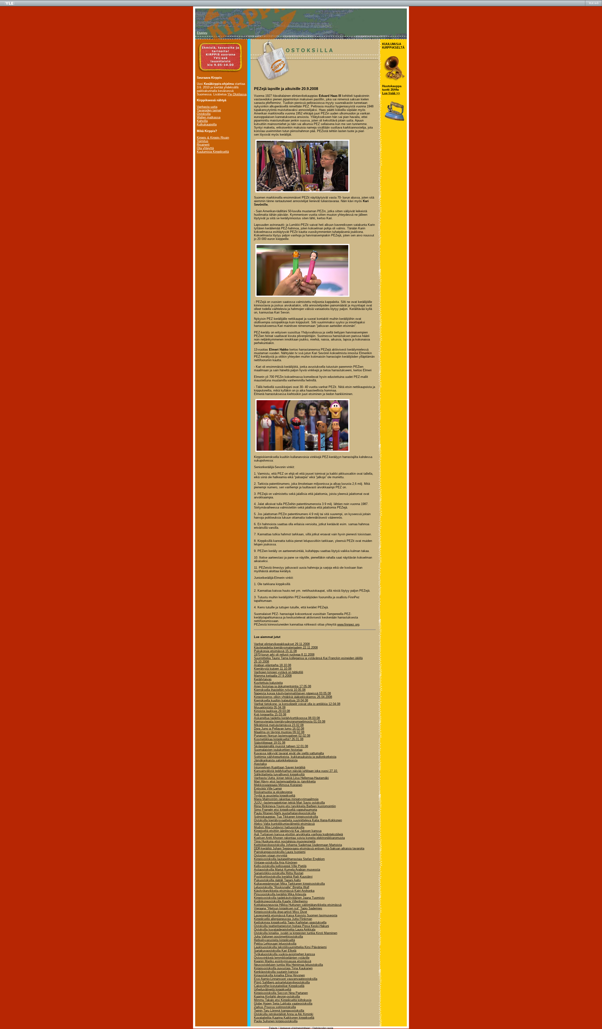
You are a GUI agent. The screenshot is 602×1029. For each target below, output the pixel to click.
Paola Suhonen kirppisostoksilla (275, 1021)
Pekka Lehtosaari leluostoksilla (275, 943)
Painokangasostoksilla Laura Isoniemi (279, 852)
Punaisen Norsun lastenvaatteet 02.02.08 (282, 735)
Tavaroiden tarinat (209, 110)
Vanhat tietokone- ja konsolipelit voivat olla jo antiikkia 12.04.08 (297, 704)
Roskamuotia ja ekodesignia (273, 792)
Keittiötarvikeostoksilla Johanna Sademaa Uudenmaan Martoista (298, 845)
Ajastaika (260, 764)
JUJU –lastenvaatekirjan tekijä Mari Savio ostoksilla (289, 802)
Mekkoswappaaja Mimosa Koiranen (278, 785)
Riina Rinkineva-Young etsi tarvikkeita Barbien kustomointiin (295, 806)
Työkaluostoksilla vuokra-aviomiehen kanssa (284, 954)
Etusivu (202, 33)
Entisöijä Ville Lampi (268, 788)
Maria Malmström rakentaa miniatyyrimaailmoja (286, 799)
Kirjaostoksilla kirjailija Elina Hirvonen (279, 975)
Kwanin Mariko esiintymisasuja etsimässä (282, 961)
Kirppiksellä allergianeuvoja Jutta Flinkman (283, 919)
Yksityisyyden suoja (322, 1027)
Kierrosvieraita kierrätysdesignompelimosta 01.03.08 (289, 721)
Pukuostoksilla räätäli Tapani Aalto (277, 880)
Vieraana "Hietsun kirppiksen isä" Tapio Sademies (288, 908)
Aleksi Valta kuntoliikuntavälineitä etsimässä (284, 824)
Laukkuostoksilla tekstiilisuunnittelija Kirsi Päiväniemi (290, 947)
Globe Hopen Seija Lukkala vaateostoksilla (283, 1003)
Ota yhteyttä (205, 148)
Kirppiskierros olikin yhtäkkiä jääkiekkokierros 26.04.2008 (293, 697)
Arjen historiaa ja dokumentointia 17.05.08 (282, 686)
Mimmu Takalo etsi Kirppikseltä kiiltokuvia (282, 1000)
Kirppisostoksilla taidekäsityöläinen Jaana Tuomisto (289, 898)
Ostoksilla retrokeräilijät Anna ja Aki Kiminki (283, 1014)
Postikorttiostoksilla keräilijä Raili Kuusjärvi (283, 876)
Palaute (273, 1027)
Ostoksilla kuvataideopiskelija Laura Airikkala (284, 929)
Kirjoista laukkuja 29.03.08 (272, 711)
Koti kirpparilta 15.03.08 (270, 714)
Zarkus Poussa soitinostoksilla (275, 1007)
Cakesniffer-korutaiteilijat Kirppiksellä (279, 986)
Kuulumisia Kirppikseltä (213, 151)
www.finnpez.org (348, 624)
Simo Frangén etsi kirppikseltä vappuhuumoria (285, 809)
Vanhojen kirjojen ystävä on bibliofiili (278, 672)
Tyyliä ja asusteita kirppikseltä (274, 795)
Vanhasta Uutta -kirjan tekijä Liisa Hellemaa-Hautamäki (291, 778)
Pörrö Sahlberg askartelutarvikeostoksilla (282, 982)
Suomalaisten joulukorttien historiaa (278, 749)
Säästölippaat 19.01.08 (269, 742)
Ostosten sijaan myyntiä (270, 855)
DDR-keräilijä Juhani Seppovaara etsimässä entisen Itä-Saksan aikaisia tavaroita (309, 848)
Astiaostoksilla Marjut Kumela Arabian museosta (287, 869)
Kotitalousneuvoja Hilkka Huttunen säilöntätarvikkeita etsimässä (297, 905)
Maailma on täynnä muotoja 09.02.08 (279, 732)
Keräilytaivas (263, 679)
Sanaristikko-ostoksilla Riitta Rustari (278, 873)
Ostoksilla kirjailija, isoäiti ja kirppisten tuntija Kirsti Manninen (295, 933)
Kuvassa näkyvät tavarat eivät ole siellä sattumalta (289, 753)
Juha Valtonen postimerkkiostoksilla (278, 936)
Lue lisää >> (391, 93)
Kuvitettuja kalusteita (268, 683)
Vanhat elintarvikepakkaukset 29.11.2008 (282, 644)
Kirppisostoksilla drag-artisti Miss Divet (280, 912)
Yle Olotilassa (236, 94)
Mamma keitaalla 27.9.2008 (273, 675)
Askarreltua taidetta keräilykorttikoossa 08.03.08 (287, 718)
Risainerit (203, 144)
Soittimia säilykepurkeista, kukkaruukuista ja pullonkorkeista (295, 757)
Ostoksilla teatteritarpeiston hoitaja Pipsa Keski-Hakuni (291, 926)
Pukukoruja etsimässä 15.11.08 (275, 651)
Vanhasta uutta (207, 107)
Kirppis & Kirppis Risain (213, 137)
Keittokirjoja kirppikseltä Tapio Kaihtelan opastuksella (290, 922)
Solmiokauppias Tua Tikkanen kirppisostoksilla (286, 816)
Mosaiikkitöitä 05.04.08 (269, 707)
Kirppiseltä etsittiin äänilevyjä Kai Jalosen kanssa (287, 831)
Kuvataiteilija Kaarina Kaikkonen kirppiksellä (284, 1017)
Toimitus (202, 141)
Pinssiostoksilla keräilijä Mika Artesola (280, 894)
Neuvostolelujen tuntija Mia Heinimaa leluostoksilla (288, 964)
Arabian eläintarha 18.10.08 (272, 665)
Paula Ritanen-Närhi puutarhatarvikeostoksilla (285, 813)
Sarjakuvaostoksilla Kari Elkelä (275, 950)
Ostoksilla (203, 114)
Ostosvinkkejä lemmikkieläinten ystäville (281, 957)
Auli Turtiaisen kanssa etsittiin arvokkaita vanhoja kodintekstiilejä (298, 834)
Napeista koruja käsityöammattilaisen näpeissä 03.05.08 (292, 693)
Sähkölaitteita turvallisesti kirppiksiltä (279, 774)
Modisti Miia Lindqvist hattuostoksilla (279, 827)
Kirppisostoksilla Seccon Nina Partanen (281, 993)
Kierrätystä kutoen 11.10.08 (272, 668)
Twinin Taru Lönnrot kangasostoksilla (279, 1010)
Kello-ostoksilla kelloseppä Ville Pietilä (280, 866)
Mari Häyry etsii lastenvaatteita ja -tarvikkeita (285, 781)
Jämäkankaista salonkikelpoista (275, 760)
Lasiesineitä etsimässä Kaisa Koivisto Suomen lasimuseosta (295, 915)
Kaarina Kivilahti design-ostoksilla (277, 996)
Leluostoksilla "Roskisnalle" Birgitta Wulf (281, 887)
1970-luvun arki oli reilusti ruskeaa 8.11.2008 (284, 654)
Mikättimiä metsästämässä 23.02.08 (279, 725)
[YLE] (10, 4)
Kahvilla (202, 121)
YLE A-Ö (593, 3)
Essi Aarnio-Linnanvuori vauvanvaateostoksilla (285, 979)
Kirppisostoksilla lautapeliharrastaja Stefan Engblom (289, 859)
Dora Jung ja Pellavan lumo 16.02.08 (279, 728)
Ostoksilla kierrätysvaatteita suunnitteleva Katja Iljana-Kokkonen (298, 820)
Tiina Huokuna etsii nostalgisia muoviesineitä (284, 841)
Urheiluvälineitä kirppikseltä (272, 989)
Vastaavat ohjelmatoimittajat (295, 1027)
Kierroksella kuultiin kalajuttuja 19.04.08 (281, 700)
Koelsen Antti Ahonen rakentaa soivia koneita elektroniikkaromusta (299, 838)
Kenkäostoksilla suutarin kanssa (276, 972)
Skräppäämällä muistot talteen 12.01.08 (281, 746)
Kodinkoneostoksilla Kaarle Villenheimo (281, 901)
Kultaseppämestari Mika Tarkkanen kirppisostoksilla (289, 883)
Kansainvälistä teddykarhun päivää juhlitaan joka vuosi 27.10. (296, 771)
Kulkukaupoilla (207, 124)
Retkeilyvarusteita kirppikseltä (274, 940)
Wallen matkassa (208, 117)
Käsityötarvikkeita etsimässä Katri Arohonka (284, 890)
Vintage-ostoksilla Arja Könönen (275, 862)
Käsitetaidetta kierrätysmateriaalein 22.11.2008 (286, 647)
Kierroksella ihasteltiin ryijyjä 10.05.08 (279, 690)
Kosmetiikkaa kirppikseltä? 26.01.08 (278, 739)
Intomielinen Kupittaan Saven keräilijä (279, 767)
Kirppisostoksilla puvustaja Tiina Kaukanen (283, 968)
